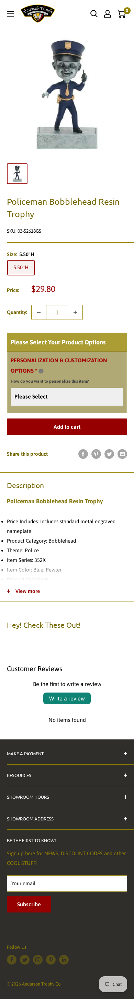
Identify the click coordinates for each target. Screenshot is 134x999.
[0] (121, 14)
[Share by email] (122, 454)
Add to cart (67, 427)
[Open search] (94, 14)
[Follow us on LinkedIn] (64, 960)
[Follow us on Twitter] (25, 960)
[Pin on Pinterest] (96, 454)
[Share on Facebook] (83, 454)
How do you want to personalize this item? (50, 381)
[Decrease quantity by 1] (39, 312)
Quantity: (17, 312)
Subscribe (29, 904)
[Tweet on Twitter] (109, 454)
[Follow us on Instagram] (38, 960)
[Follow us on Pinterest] (51, 960)
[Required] (41, 371)
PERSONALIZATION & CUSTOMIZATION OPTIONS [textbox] (59, 370)
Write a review (67, 698)
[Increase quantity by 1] (75, 312)
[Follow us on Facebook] (11, 960)
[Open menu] (10, 14)
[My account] (107, 14)
